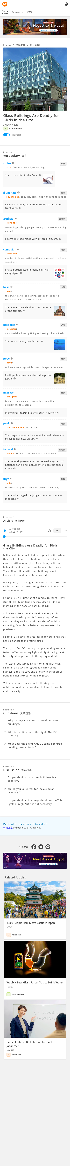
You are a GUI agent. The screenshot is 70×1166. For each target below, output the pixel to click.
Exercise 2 (8, 517)
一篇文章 (8, 827)
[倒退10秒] (49, 530)
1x (57, 530)
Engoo (7, 45)
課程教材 (31, 12)
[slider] (4, 536)
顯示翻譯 (16, 134)
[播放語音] (13, 163)
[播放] (5, 530)
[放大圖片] (35, 79)
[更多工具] (65, 530)
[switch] (6, 134)
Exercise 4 (8, 766)
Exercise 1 (8, 152)
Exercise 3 (8, 709)
